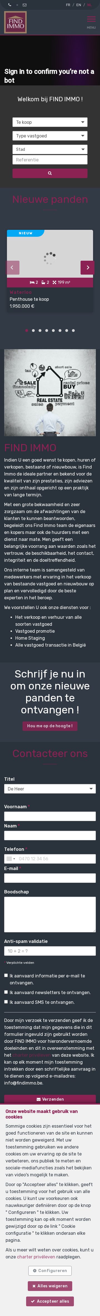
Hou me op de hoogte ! (50, 726)
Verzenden (52, 1099)
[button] (50, 149)
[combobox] (10, 858)
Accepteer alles (53, 1301)
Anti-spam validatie (26, 941)
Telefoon (15, 849)
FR (68, 5)
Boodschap (16, 891)
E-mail (12, 868)
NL (89, 5)
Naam (12, 826)
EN (78, 5)
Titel (9, 779)
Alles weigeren (53, 1286)
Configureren (52, 1270)
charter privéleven (31, 1055)
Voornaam (17, 806)
